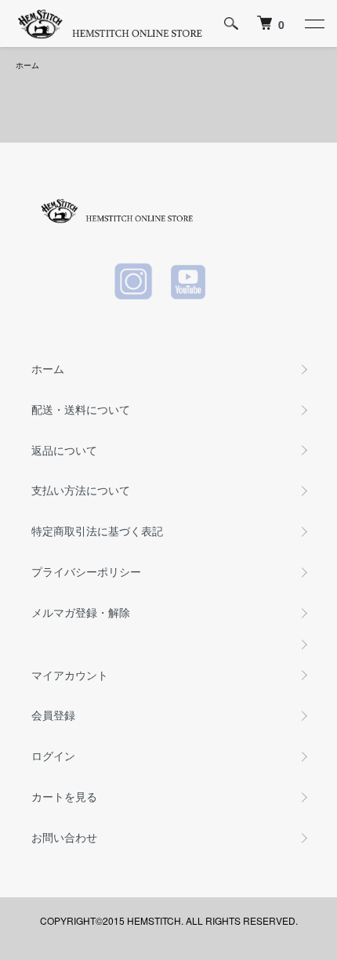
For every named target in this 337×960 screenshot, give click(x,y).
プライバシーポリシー (86, 571)
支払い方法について (80, 490)
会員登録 (53, 715)
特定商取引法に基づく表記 (97, 530)
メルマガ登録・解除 (80, 612)
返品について (64, 450)
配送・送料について (80, 409)
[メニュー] (313, 23)
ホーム (27, 65)
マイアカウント (69, 675)
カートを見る (64, 796)
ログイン (53, 755)
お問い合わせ (64, 837)
